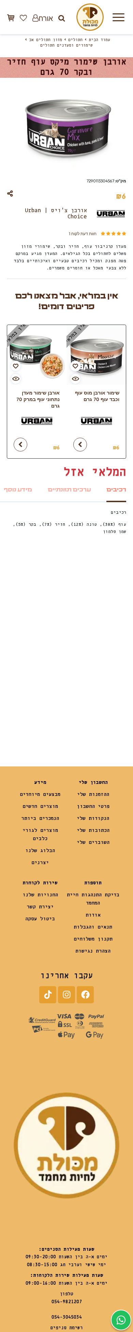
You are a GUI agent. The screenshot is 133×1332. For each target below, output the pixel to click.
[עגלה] (10, 17)
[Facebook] (85, 994)
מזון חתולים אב (45, 40)
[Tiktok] (47, 994)
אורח (46, 18)
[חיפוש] (61, 18)
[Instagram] (66, 994)
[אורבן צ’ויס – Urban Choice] (96, 424)
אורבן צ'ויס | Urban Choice (56, 214)
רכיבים (116, 490)
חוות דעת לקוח (83, 233)
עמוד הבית (99, 40)
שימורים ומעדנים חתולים (66, 46)
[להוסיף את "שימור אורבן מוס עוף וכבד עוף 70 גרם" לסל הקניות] (80, 444)
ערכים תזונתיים (69, 490)
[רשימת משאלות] (23, 17)
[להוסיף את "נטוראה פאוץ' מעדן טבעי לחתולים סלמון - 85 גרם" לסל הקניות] (80, 722)
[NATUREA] (96, 702)
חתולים (75, 40)
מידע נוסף (18, 490)
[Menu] (118, 17)
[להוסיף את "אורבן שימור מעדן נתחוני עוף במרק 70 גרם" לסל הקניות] (20, 444)
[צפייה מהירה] (75, 378)
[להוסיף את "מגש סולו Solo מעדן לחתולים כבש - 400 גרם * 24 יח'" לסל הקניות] (20, 722)
